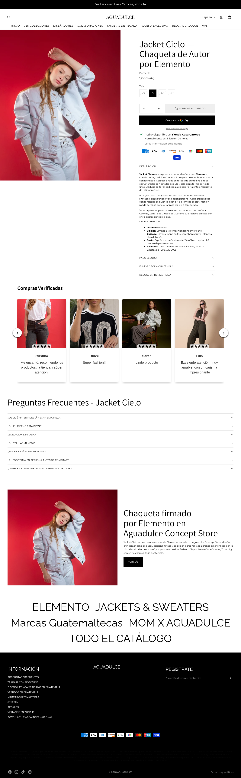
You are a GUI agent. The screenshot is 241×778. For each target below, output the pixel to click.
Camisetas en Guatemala (86, 760)
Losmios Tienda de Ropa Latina (100, 752)
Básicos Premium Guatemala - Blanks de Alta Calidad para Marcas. (134, 760)
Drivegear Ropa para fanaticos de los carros (31, 755)
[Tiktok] (23, 772)
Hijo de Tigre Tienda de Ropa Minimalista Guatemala (56, 752)
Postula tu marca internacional (30, 717)
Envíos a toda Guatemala (156, 266)
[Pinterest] (29, 772)
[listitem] (205, 26)
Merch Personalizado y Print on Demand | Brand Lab (168, 758)
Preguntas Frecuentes (23, 677)
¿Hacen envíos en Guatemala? (27, 451)
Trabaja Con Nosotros (23, 682)
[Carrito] (229, 17)
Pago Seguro (148, 257)
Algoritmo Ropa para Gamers (180, 752)
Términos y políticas (222, 772)
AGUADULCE (124, 772)
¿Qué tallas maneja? (21, 443)
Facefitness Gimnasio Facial (94, 755)
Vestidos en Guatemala (23, 692)
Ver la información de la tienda (163, 143)
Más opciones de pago (177, 128)
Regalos (13, 707)
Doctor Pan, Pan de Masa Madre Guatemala (132, 755)
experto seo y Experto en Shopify (25, 758)
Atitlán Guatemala (18, 752)
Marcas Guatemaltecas (23, 697)
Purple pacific (132, 758)
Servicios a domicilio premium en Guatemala (141, 752)
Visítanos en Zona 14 (21, 712)
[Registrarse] (229, 678)
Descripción (147, 166)
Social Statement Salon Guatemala (174, 755)
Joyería (13, 702)
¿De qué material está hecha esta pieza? (35, 417)
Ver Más (133, 561)
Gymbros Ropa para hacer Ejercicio (215, 752)
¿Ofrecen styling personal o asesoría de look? (40, 468)
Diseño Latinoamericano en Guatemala (34, 687)
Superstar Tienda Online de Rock (60, 758)
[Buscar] (9, 17)
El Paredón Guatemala (66, 755)
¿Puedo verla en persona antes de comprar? (38, 460)
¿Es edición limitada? (22, 434)
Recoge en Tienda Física (155, 274)
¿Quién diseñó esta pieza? (25, 426)
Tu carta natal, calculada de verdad (214, 758)
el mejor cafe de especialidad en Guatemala (101, 758)
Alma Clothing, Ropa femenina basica (212, 755)
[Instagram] (16, 772)
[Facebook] (10, 772)
